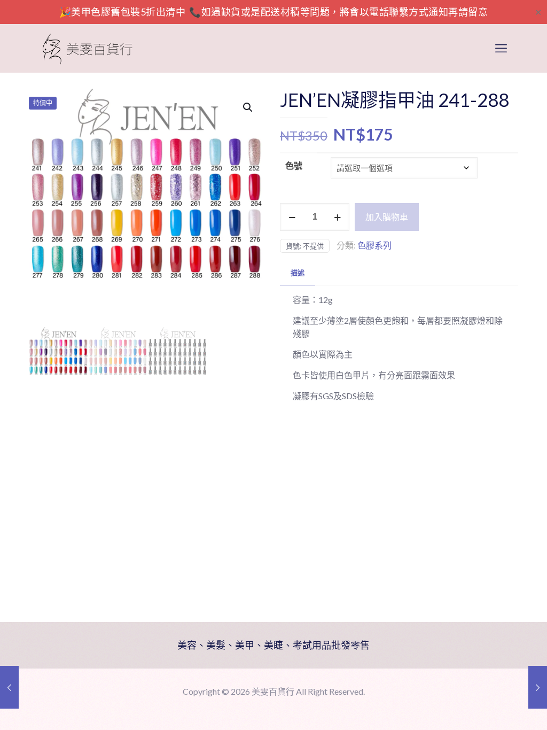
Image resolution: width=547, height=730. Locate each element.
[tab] (297, 273)
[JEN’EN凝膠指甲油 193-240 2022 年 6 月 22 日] (9, 687)
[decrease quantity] (292, 217)
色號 (293, 165)
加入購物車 (386, 217)
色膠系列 (374, 245)
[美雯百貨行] (88, 48)
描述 (297, 272)
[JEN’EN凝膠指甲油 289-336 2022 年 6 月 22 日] (537, 687)
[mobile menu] (501, 48)
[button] (248, 107)
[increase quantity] (337, 217)
